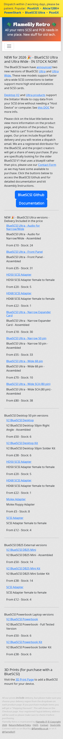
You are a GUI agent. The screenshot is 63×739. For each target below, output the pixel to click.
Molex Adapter (16, 499)
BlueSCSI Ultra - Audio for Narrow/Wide (23, 227)
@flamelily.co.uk (39, 728)
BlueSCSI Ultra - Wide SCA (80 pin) (28, 384)
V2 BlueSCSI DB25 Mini (21, 550)
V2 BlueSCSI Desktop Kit (22, 443)
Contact (44, 725)
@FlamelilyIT (8, 731)
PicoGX (54, 12)
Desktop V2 (11, 95)
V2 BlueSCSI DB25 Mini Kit (23, 568)
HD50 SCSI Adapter (18, 275)
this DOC (44, 108)
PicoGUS (33, 8)
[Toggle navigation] (9, 46)
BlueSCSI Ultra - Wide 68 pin (24, 361)
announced (44, 67)
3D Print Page (25, 679)
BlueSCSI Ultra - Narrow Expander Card (28, 313)
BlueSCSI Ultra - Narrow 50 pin (26, 338)
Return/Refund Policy (20, 725)
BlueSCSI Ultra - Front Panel (24, 252)
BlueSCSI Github (31, 194)
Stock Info (55, 725)
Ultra (42, 71)
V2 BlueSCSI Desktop (20, 420)
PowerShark (12, 12)
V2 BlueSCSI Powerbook (22, 619)
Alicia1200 (50, 8)
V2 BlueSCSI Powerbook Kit (24, 642)
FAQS (35, 725)
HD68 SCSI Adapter (18, 293)
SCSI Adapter (14, 518)
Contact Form (47, 165)
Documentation (31, 203)
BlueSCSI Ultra (35, 12)
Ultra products (35, 95)
